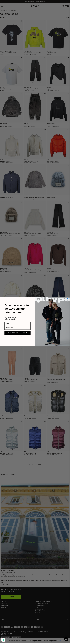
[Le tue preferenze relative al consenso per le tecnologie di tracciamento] (3, 640)
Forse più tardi (17, 336)
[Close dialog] (68, 298)
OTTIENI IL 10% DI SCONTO (17, 332)
